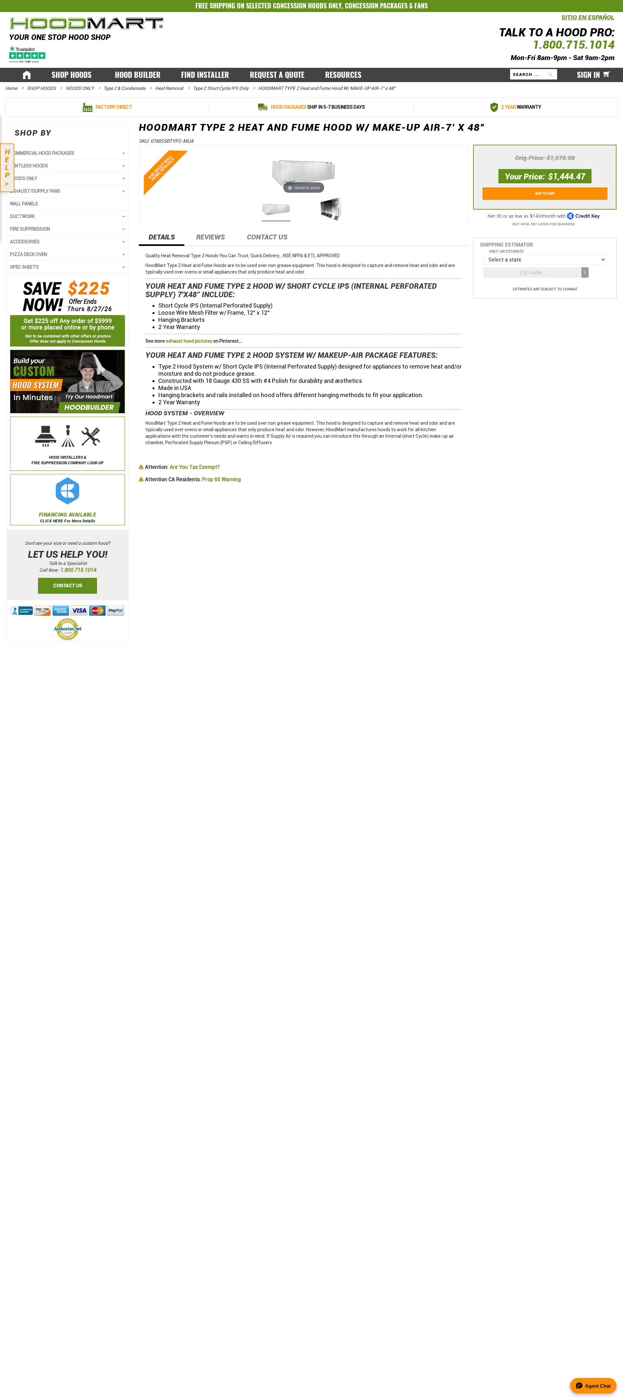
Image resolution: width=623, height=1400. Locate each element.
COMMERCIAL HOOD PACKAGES (42, 153)
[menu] (311, 75)
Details (162, 237)
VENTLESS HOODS (29, 165)
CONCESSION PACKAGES (376, 5)
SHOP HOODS (42, 88)
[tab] (161, 239)
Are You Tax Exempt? (182, 467)
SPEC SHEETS (24, 267)
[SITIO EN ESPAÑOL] (559, 21)
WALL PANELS (24, 203)
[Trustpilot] (27, 54)
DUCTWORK (22, 216)
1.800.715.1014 (573, 44)
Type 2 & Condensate (125, 88)
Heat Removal (169, 88)
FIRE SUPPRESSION (30, 229)
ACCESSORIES (25, 241)
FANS (421, 5)
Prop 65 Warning (193, 479)
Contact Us (267, 237)
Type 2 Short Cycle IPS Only (221, 88)
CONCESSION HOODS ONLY (307, 5)
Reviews (210, 237)
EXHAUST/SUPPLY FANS (35, 191)
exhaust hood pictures (189, 341)
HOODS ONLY (80, 88)
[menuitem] (73, 75)
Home (11, 88)
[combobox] (533, 74)
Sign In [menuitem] (588, 75)
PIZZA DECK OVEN (28, 254)
